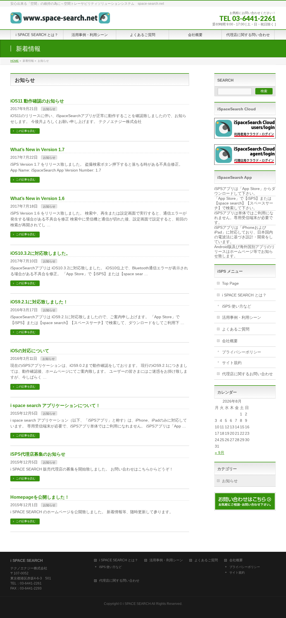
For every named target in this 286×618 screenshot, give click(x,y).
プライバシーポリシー (241, 352)
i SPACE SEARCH (137, 604)
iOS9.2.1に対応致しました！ (39, 302)
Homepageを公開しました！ (39, 497)
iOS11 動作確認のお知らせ (37, 101)
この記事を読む (25, 130)
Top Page (230, 283)
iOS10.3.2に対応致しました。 (40, 253)
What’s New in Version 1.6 (37, 198)
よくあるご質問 (235, 329)
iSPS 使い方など (236, 306)
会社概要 (230, 341)
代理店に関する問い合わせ (119, 581)
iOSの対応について (29, 350)
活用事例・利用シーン (241, 317)
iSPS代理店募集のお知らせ (37, 454)
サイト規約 (232, 362)
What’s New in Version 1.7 (37, 149)
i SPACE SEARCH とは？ (244, 295)
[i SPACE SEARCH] (60, 17)
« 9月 (219, 452)
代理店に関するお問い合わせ (247, 374)
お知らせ (49, 109)
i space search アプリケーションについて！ (55, 405)
